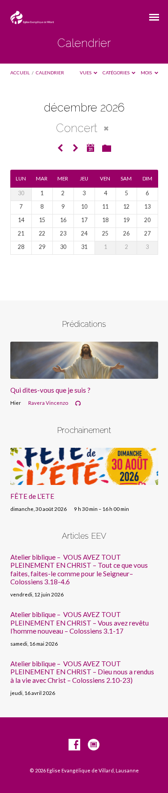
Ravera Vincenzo (48, 403)
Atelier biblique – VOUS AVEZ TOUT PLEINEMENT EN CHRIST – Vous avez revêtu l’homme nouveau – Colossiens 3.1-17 (79, 622)
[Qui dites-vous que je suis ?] (84, 373)
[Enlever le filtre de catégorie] (106, 128)
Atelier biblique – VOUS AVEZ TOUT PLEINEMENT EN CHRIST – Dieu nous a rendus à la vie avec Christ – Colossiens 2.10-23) (82, 672)
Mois (147, 72)
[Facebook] (74, 745)
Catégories (116, 72)
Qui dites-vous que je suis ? (50, 390)
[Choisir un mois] (90, 148)
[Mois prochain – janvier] (75, 148)
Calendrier (50, 72)
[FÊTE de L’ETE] (84, 479)
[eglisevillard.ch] (93, 745)
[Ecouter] (78, 403)
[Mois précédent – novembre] (60, 148)
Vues (86, 72)
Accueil (20, 72)
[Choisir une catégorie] (106, 148)
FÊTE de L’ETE (32, 496)
